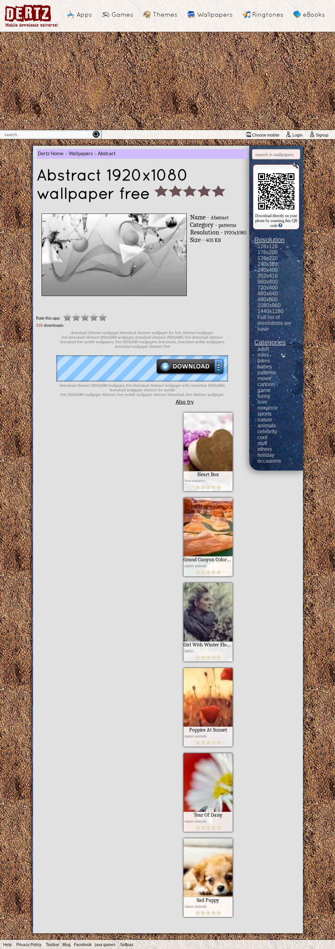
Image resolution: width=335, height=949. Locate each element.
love (262, 402)
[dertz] (31, 26)
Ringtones (267, 14)
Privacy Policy (28, 944)
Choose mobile (265, 135)
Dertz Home (50, 154)
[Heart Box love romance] (208, 490)
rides (263, 355)
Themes (165, 14)
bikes (263, 360)
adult (263, 349)
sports (264, 414)
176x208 (267, 252)
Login (297, 135)
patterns (266, 372)
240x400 (267, 270)
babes (264, 366)
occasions (269, 461)
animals (266, 425)
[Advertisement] (167, 81)
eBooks (314, 14)
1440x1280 (270, 311)
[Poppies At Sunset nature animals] (208, 745)
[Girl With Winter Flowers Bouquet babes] (208, 660)
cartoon (266, 384)
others (264, 449)
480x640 (267, 293)
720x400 (267, 287)
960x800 (267, 282)
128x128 (267, 246)
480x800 (267, 299)
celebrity (267, 431)
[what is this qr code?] (279, 225)
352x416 (267, 276)
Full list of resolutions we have (274, 323)
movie (264, 378)
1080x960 (269, 305)
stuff (262, 443)
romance (267, 408)
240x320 (267, 264)
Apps (84, 14)
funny (263, 396)
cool (262, 437)
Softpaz (126, 944)
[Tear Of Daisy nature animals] (208, 830)
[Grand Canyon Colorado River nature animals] (208, 575)
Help (7, 944)
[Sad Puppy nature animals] (208, 915)
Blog (66, 944)
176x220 (267, 258)
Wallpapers (215, 14)
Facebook (83, 944)
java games (105, 944)
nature (264, 419)
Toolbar (52, 944)
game (264, 390)
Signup (322, 135)
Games (122, 14)
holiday (265, 455)
